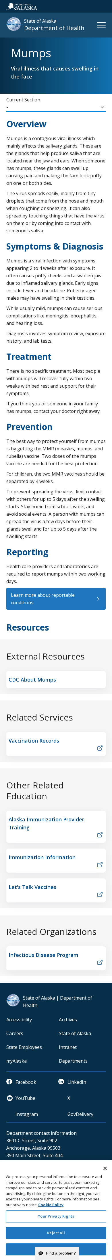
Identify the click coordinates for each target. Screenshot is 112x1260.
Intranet (68, 1047)
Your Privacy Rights (56, 1216)
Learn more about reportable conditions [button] (43, 599)
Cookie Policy (50, 1204)
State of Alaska (75, 1033)
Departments (73, 1061)
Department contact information (41, 1133)
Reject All (56, 1232)
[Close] (105, 1168)
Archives (68, 1019)
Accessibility (19, 1019)
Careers (14, 1033)
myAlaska (16, 1061)
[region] (56, 1210)
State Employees (24, 1047)
